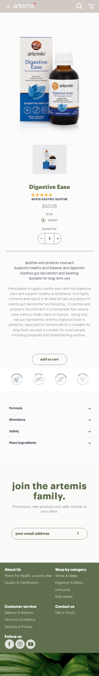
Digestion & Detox (69, 583)
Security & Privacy (19, 627)
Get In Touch (65, 613)
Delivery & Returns (19, 613)
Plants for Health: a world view (28, 576)
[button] (42, 195)
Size (49, 214)
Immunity (62, 590)
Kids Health (64, 597)
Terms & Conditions (20, 619)
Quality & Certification (22, 583)
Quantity (49, 228)
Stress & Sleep (66, 576)
